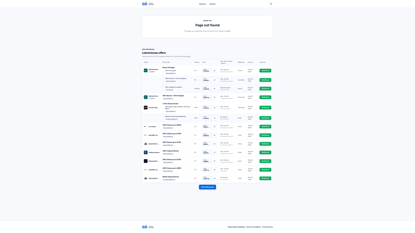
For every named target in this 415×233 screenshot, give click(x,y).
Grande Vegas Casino (154, 107)
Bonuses (202, 4)
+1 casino (152, 71)
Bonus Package (168, 67)
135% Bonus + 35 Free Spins (173, 96)
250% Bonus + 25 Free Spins (175, 78)
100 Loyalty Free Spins (173, 87)
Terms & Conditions (253, 227)
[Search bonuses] (271, 4)
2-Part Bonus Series (170, 104)
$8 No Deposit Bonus (171, 177)
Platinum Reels (154, 152)
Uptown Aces (153, 69)
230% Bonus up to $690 (172, 125)
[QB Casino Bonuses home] (149, 4)
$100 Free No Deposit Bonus (175, 116)
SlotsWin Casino (154, 135)
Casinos (212, 4)
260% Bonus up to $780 (172, 134)
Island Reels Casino (154, 144)
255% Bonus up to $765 (172, 142)
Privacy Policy (267, 227)
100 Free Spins (170, 70)
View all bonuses (207, 187)
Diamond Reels (154, 161)
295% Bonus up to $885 (172, 168)
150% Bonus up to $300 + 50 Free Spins (177, 107)
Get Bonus (265, 70)
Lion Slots (152, 126)
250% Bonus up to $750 (172, 159)
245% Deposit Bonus (171, 151)
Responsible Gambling (236, 227)
